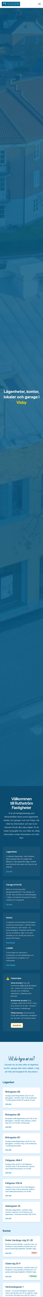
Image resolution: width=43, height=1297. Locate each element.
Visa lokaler (10, 965)
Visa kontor (10, 943)
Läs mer (9, 871)
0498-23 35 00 (25, 985)
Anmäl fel (17, 1025)
